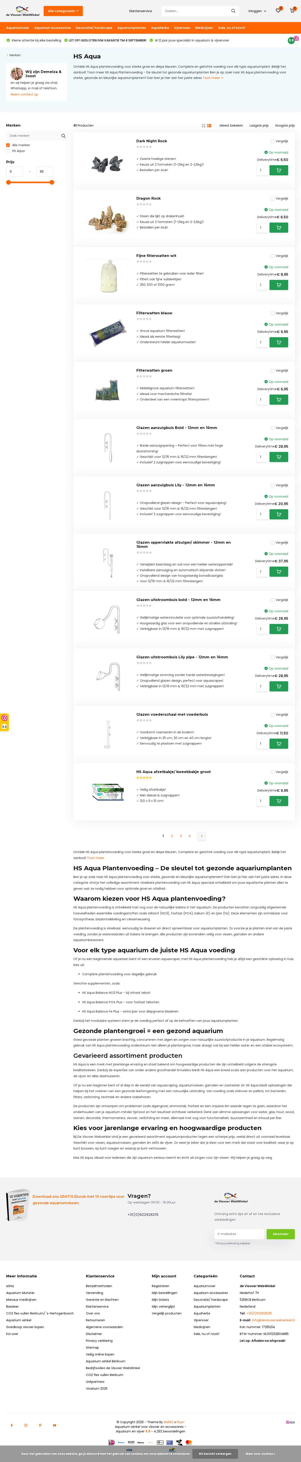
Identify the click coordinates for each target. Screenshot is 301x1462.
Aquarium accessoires (52, 28)
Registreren (160, 1286)
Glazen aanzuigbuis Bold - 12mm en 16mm (176, 428)
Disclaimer (94, 1334)
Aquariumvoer (17, 28)
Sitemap (92, 1347)
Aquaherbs (160, 28)
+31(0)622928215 (143, 1214)
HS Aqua (18, 151)
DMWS (168, 1422)
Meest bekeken (231, 125)
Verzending (94, 1293)
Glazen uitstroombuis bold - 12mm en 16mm (178, 600)
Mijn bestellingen (164, 1293)
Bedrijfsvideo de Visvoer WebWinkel (113, 1368)
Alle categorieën (61, 11)
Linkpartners (95, 1382)
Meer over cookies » (260, 1454)
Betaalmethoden (99, 1286)
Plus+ (181, 1422)
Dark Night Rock (151, 141)
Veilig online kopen (100, 1354)
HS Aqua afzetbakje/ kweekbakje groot (173, 772)
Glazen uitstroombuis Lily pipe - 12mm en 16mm (182, 657)
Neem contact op (24, 94)
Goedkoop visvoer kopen (25, 1327)
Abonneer (281, 1234)
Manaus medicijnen (21, 1299)
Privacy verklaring (99, 1340)
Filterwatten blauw (154, 313)
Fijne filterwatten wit (156, 256)
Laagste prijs (259, 125)
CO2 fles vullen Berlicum (104, 1375)
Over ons (93, 1313)
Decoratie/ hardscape (94, 28)
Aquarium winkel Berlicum (105, 1361)
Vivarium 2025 (97, 1388)
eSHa (10, 1286)
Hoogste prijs (285, 125)
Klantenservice (140, 11)
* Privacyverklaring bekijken (232, 1243)
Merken (15, 55)
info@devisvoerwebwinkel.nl (273, 1320)
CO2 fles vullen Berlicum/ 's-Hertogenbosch (40, 1313)
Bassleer (12, 1306)
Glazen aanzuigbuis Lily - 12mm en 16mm (175, 485)
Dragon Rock (148, 198)
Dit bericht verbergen (215, 1454)
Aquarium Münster (20, 1293)
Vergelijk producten (167, 1313)
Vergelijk (282, 141)
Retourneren (95, 1320)
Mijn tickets (160, 1299)
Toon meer (212, 78)
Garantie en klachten (102, 1299)
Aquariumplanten (131, 28)
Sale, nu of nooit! (231, 28)
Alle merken (20, 145)
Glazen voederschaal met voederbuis (172, 714)
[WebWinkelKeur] (290, 1422)
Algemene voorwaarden (104, 1327)
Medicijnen (204, 28)
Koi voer (12, 1334)
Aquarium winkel (18, 1320)
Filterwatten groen (154, 370)
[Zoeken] (233, 11)
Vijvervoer (182, 28)
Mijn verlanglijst (163, 1306)
